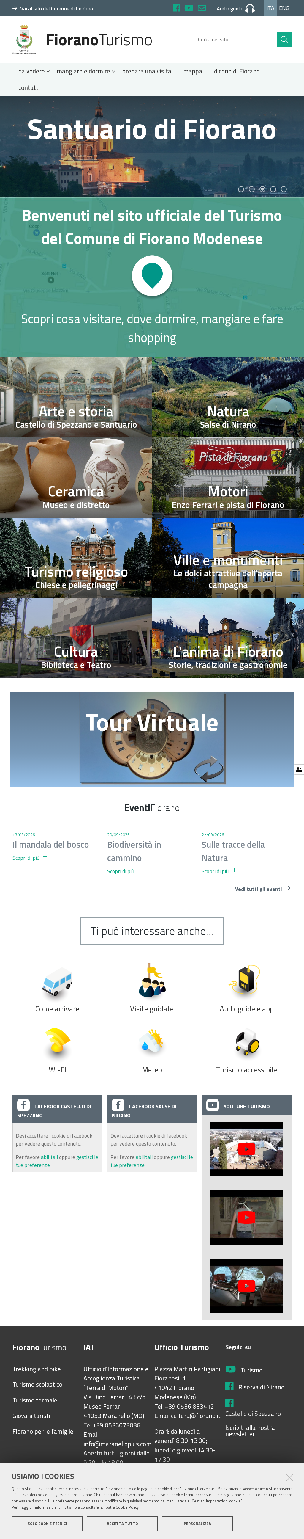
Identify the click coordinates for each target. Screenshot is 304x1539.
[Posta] (202, 9)
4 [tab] (273, 189)
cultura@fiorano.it (196, 1416)
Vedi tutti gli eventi (259, 889)
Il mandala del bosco (50, 844)
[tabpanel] (152, 146)
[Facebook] (176, 9)
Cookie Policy (127, 1507)
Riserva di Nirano (261, 1387)
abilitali (50, 1157)
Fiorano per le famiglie (42, 1431)
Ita (270, 8)
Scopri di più (26, 858)
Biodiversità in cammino (134, 851)
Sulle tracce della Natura (233, 851)
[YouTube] (189, 9)
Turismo (251, 1370)
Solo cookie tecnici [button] (47, 1524)
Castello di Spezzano (253, 1414)
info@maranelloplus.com (117, 1444)
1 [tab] (241, 189)
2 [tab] (252, 189)
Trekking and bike (36, 1369)
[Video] (246, 1149)
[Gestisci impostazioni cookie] (299, 769)
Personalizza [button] (197, 1524)
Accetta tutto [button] (122, 1524)
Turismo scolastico (37, 1384)
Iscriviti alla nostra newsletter (250, 1431)
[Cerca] (284, 39)
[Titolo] (152, 277)
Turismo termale (34, 1400)
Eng (284, 8)
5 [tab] (284, 189)
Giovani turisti (31, 1416)
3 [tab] (262, 189)
